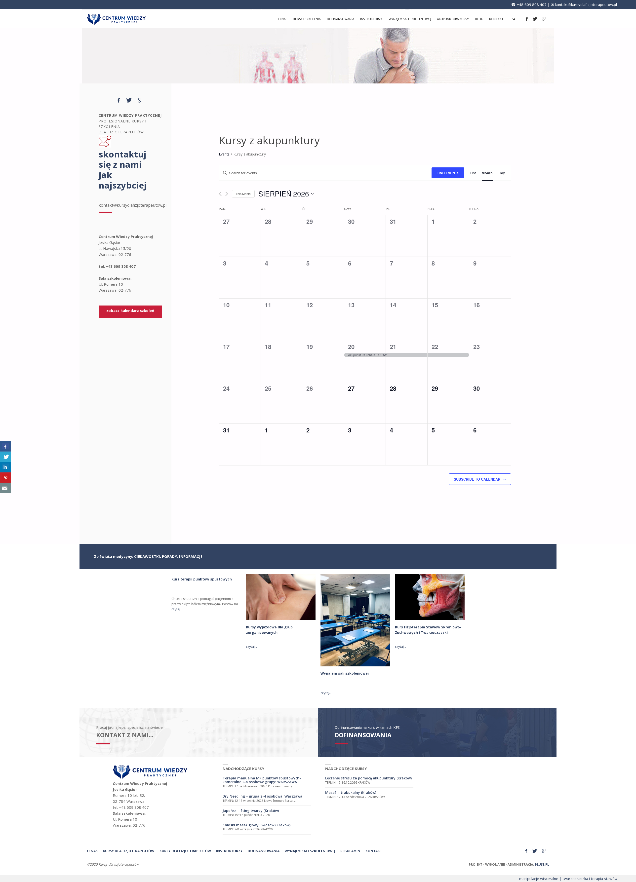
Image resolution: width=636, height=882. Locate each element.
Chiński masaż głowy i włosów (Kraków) (256, 825)
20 (351, 346)
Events (224, 154)
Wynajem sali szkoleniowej (344, 673)
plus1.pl (542, 864)
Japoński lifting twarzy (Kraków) (251, 810)
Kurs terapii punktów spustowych (201, 579)
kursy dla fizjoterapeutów (128, 851)
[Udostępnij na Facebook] (5, 446)
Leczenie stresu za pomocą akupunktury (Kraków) (368, 778)
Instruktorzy (229, 851)
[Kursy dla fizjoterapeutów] (116, 18)
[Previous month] (220, 194)
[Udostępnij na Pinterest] (5, 477)
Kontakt (373, 851)
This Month (243, 194)
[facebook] (526, 19)
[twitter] (535, 19)
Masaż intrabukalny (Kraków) (350, 792)
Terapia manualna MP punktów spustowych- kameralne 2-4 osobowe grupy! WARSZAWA (262, 780)
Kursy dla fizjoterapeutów (185, 851)
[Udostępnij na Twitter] (5, 457)
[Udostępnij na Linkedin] (5, 467)
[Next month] (226, 194)
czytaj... (176, 609)
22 (435, 346)
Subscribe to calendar (477, 479)
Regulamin (350, 851)
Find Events (448, 172)
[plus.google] (544, 19)
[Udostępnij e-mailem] (5, 488)
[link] (513, 19)
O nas (92, 851)
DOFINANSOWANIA (363, 735)
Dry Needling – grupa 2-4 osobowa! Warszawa (262, 796)
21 (393, 346)
